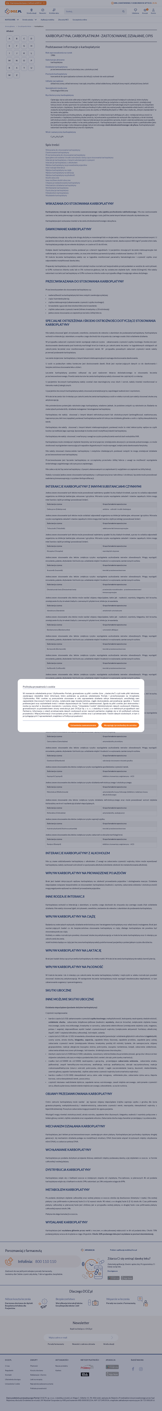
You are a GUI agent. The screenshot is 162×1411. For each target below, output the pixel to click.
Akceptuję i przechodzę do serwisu (120, 725)
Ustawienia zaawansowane (83, 725)
